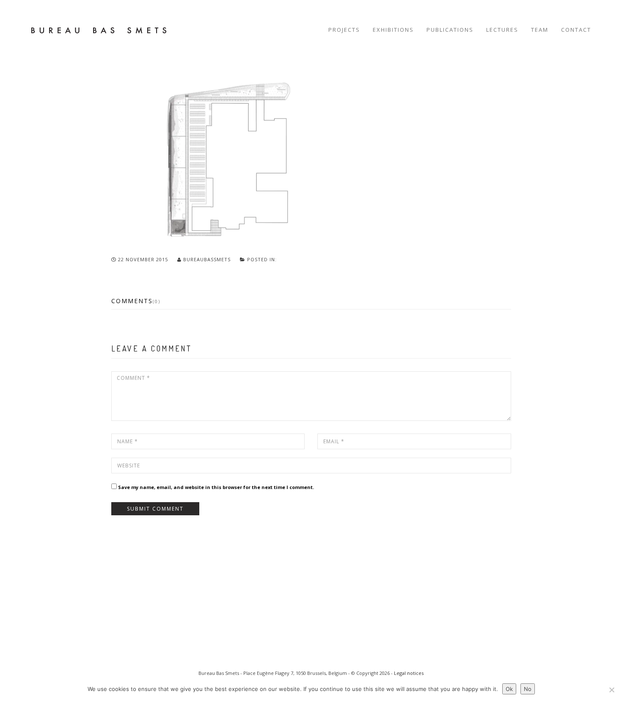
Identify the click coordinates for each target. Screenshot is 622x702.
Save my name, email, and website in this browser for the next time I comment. (216, 487)
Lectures (502, 29)
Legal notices (409, 673)
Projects (344, 29)
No (527, 688)
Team (539, 29)
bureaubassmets (207, 259)
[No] (611, 689)
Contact (576, 29)
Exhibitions (393, 29)
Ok (509, 688)
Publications (450, 29)
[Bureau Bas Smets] (99, 29)
